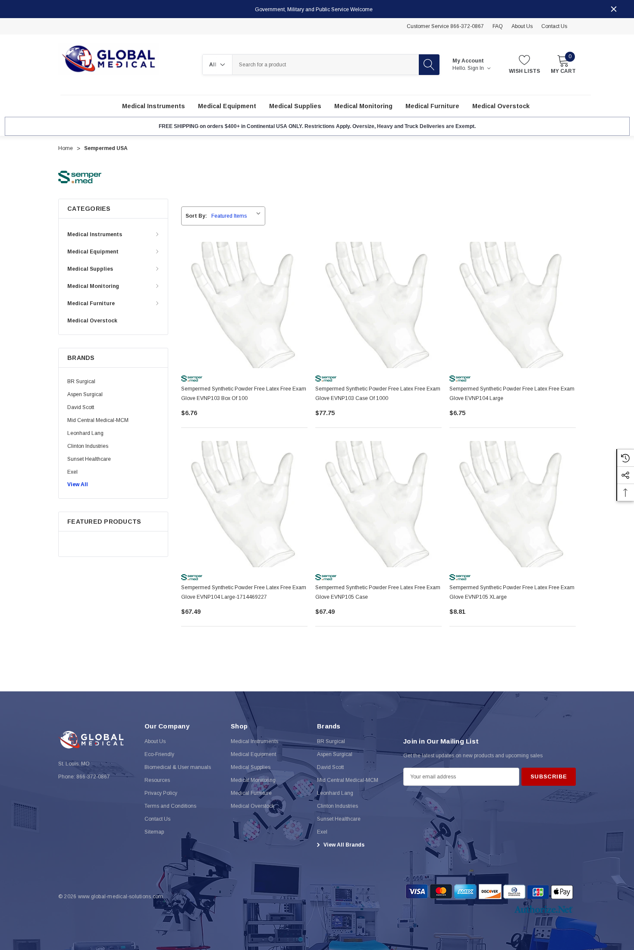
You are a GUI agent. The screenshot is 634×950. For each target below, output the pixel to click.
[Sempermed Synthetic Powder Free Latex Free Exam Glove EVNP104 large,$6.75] (512, 305)
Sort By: (196, 216)
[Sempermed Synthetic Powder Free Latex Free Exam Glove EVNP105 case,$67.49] (378, 504)
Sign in (476, 68)
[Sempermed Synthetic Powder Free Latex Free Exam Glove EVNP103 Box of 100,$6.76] (244, 305)
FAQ (498, 26)
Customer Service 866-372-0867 (445, 26)
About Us (522, 26)
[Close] (613, 9)
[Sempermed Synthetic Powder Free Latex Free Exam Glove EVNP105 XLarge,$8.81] (512, 504)
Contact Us (554, 26)
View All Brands (343, 845)
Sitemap (154, 832)
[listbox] (237, 216)
